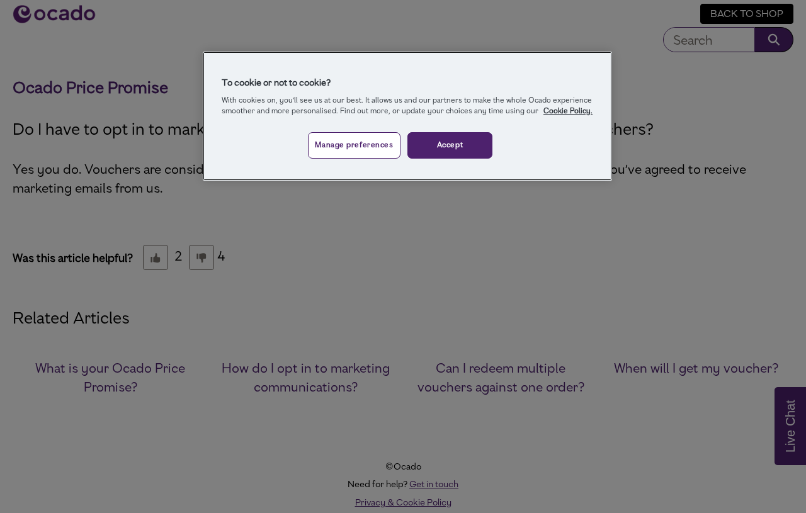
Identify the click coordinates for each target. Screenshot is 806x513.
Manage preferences (354, 144)
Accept (450, 144)
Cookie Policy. (568, 110)
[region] (407, 116)
